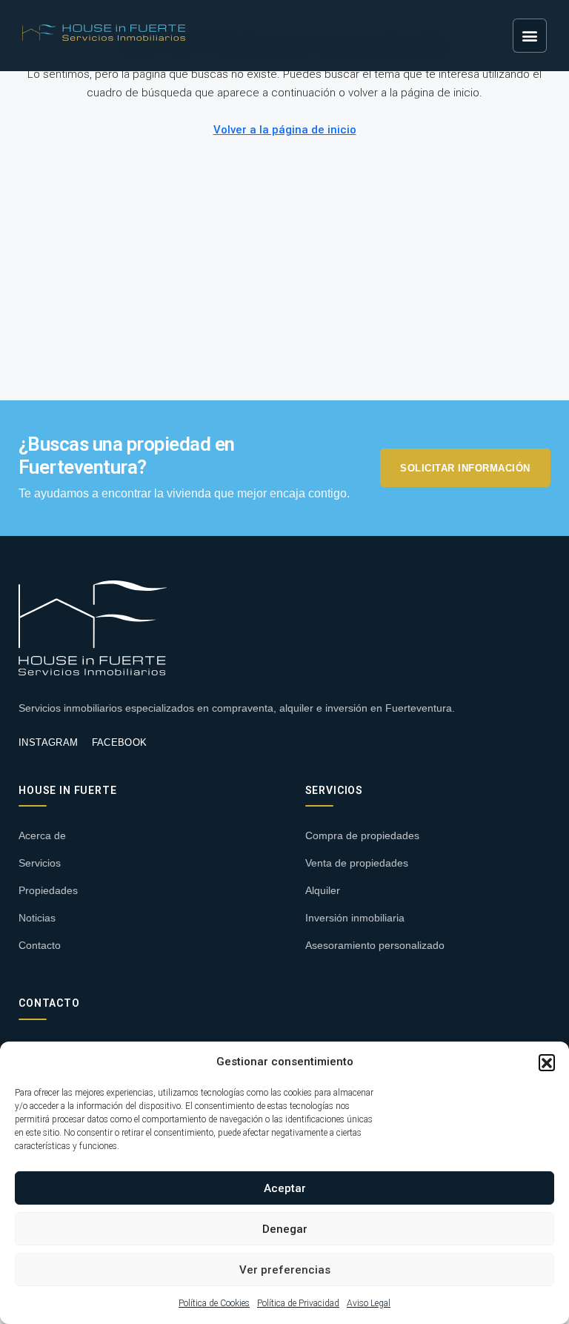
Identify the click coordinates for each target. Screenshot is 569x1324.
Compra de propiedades (362, 835)
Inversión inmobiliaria (355, 918)
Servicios (40, 863)
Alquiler (322, 890)
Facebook (119, 742)
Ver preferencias (284, 1270)
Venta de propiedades (356, 863)
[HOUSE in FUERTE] (93, 627)
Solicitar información (465, 468)
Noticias (37, 918)
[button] (546, 1062)
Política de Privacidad (298, 1303)
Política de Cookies (214, 1303)
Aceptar (285, 1188)
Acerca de (42, 835)
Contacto (40, 945)
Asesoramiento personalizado (375, 945)
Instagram (49, 742)
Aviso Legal (368, 1303)
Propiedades (48, 890)
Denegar (284, 1229)
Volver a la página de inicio (284, 129)
